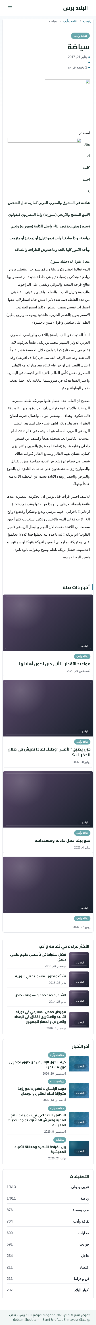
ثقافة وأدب (70, 21)
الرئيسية (88, 21)
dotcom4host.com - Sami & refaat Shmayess (46, 1319)
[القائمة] (10, 8)
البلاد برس (75, 7)
